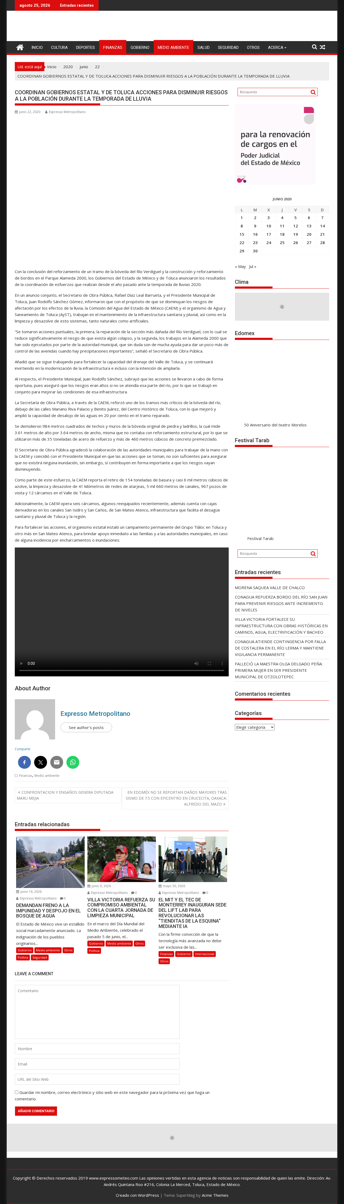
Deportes (85, 47)
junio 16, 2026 (31, 891)
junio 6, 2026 (101, 886)
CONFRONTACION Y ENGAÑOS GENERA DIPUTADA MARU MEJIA (65, 795)
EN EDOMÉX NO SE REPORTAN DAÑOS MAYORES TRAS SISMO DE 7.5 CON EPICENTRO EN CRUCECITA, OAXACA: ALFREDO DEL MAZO (176, 798)
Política (23, 957)
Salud (204, 47)
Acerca (275, 47)
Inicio (37, 47)
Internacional (204, 954)
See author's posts (86, 727)
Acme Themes (215, 1195)
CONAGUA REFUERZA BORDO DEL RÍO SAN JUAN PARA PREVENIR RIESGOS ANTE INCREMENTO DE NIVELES (281, 603)
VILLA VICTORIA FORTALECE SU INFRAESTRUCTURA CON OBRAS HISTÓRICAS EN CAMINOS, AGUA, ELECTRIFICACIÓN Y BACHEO (281, 625)
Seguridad (228, 47)
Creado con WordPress (137, 1195)
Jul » (252, 266)
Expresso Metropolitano (67, 112)
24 (268, 242)
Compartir (23, 749)
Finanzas (112, 47)
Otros (253, 47)
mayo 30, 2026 (173, 886)
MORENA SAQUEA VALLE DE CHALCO (270, 587)
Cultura (59, 47)
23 (255, 242)
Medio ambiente (173, 47)
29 (241, 250)
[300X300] (275, 183)
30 (255, 250)
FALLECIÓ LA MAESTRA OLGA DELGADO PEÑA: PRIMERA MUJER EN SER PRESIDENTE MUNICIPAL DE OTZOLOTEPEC (278, 670)
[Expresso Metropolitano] (20, 46)
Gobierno (140, 47)
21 (322, 234)
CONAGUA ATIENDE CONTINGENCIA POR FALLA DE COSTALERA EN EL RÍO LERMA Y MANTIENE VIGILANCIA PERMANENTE (280, 648)
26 (295, 242)
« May (240, 266)
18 (282, 234)
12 (295, 226)
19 (295, 234)
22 (241, 242)
